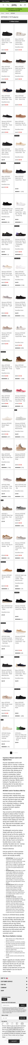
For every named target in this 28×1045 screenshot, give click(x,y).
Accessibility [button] (23, 1)
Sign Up (4, 999)
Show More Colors (19, 47)
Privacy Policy (13, 1010)
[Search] (8, 5)
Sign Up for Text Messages (9, 1002)
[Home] (14, 5)
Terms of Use (6, 1010)
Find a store (5, 1015)
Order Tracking (5, 1)
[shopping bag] (25, 5)
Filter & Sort (15, 21)
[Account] (21, 5)
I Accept (14, 1041)
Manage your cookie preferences (15, 1027)
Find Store (22, 1018)
